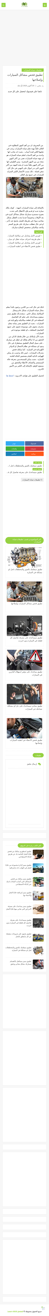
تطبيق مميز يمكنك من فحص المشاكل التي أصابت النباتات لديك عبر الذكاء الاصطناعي (18, 881)
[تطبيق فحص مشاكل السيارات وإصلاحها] (24, 591)
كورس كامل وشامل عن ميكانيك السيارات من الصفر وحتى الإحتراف (23, 235)
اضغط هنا (10, 375)
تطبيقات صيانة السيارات (33, 70)
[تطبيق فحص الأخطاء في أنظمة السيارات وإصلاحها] (24, 728)
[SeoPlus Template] (43, 1308)
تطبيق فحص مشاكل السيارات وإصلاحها (26, 603)
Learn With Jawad (15, 1311)
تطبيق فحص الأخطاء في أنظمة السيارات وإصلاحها (23, 246)
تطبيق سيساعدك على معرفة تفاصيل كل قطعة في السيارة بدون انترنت (18, 923)
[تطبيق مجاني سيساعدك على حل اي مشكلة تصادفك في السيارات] (24, 694)
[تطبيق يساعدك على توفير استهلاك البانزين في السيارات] (24, 660)
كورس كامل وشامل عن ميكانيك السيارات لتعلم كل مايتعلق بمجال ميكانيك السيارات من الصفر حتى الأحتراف (23, 242)
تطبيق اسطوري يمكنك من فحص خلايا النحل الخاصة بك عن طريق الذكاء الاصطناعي (19, 854)
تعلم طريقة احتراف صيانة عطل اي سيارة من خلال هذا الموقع (23, 239)
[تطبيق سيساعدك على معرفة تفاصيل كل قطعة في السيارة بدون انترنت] (24, 626)
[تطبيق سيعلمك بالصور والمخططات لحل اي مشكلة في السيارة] (24, 557)
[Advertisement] (24, 39)
